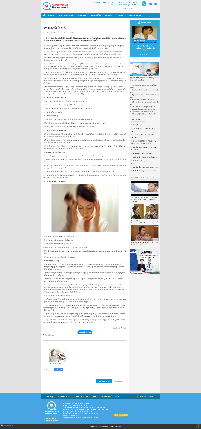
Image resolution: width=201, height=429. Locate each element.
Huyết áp (58, 369)
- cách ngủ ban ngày (145, 167)
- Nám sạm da (142, 125)
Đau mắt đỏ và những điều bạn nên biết (143, 109)
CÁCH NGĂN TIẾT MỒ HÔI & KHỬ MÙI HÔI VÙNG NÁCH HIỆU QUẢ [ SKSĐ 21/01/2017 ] (144, 199)
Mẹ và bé (108, 15)
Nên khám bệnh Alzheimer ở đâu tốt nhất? (144, 114)
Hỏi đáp (120, 15)
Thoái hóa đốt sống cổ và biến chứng (142, 111)
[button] (66, 15)
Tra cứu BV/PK (82, 396)
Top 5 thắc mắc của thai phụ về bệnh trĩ (143, 107)
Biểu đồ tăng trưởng (102, 396)
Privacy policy (65, 396)
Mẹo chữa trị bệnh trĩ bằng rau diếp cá (143, 99)
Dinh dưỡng (96, 15)
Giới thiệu (50, 396)
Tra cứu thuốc (134, 15)
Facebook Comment (104, 381)
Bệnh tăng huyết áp (55, 363)
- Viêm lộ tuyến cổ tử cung (145, 157)
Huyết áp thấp (67, 23)
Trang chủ (46, 23)
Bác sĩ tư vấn (98, 426)
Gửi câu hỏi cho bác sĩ (85, 332)
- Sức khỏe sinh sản (142, 153)
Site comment (118, 381)
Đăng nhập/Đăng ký (145, 396)
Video (117, 396)
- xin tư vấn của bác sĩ (145, 171)
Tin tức (51, 15)
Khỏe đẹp (82, 15)
